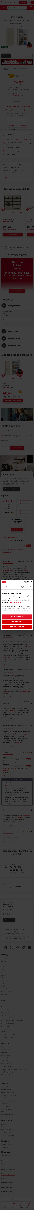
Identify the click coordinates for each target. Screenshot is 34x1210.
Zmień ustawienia (16, 621)
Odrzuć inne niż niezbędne (17, 626)
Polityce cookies (15, 602)
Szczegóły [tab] (15, 587)
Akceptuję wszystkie (17, 616)
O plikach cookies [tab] (26, 587)
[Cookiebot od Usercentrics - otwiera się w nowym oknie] (24, 582)
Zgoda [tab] (5, 587)
